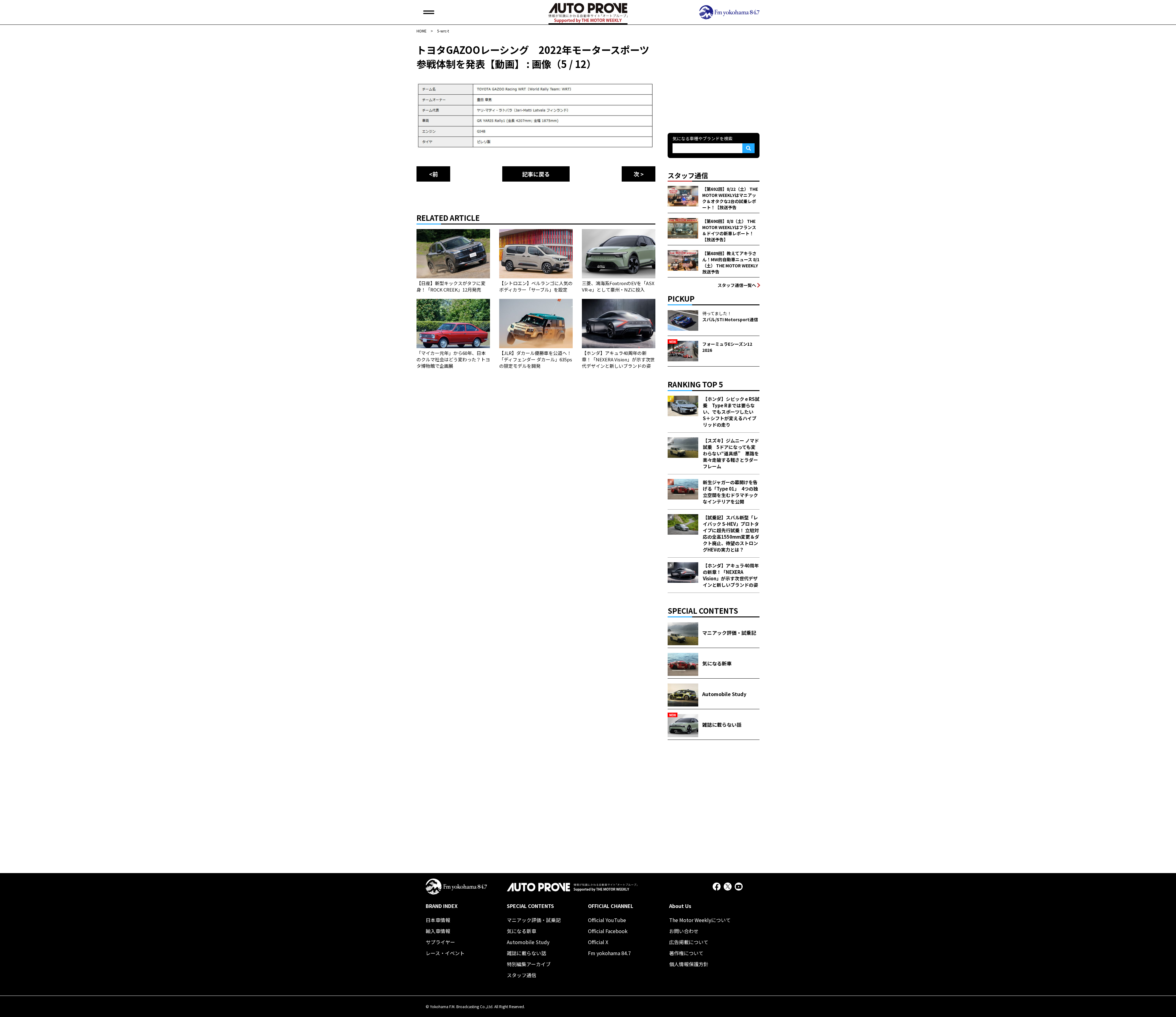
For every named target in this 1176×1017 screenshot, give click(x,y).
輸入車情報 (438, 931)
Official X (598, 942)
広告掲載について (688, 942)
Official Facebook (608, 931)
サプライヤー (440, 942)
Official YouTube (607, 920)
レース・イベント (445, 953)
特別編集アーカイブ (529, 964)
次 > (639, 174)
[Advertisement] (714, 81)
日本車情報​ (438, 920)
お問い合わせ (684, 931)
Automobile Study (528, 942)
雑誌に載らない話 (526, 953)
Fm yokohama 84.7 (609, 953)
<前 (433, 174)
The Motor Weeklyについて (700, 920)
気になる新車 (521, 931)
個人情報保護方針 (688, 964)
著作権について (686, 953)
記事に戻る (536, 174)
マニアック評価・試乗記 (534, 920)
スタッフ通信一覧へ (737, 285)
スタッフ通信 (521, 975)
